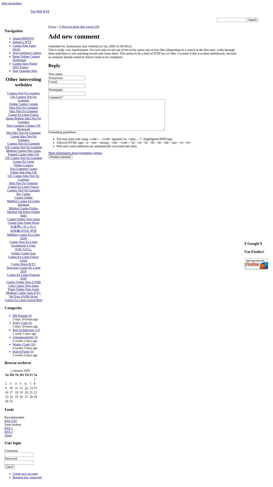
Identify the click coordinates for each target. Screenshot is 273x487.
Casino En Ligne (23, 161)
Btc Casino (23, 194)
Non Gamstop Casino (23, 168)
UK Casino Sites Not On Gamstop (23, 177)
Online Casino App (23, 253)
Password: (11, 458)
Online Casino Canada (23, 104)
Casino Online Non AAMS (23, 282)
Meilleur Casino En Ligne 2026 (23, 236)
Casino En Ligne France (23, 115)
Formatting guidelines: (62, 132)
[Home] (16, 16)
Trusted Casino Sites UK (23, 154)
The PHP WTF (40, 11)
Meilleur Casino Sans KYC (23, 293)
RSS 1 (9, 428)
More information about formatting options (75, 153)
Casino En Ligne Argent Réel (23, 300)
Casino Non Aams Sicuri (23, 222)
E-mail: (53, 82)
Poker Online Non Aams (23, 289)
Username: (11, 450)
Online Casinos (23, 165)
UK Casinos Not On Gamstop (23, 98)
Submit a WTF (22, 42)
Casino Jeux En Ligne (23, 242)
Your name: (55, 74)
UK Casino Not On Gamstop (23, 147)
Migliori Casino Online (23, 208)
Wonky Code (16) (24, 344)
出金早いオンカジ (23, 226)
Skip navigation (11, 3)
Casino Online (23, 197)
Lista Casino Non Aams (23, 285)
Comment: (55, 97)
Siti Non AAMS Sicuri (23, 296)
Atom (8, 435)
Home (52, 26)
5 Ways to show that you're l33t (79, 26)
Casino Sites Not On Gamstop (23, 138)
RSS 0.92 (11, 421)
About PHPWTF (23, 38)
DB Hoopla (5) (22, 315)
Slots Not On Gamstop (23, 107)
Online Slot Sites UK (23, 172)
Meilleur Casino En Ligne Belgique (23, 202)
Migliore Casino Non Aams (23, 150)
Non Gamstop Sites (25, 71)
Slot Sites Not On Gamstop (23, 132)
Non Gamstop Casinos (27, 53)
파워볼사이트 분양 (23, 230)
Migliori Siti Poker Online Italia (23, 213)
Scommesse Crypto (23, 245)
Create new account (25, 473)
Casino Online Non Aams (23, 219)
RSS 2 (9, 431)
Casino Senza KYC (23, 264)
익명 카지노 (23, 249)
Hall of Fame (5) (23, 351)
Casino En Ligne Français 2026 (23, 276)
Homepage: (55, 89)
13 (26, 388)
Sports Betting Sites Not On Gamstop (23, 120)
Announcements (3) (25, 337)
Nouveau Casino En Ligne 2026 (23, 269)
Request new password (27, 477)
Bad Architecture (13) (26, 330)
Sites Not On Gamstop (23, 111)
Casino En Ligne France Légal (23, 258)
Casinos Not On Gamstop (23, 93)
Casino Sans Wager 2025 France (25, 65)
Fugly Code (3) (22, 323)
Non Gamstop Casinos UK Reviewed (23, 127)
